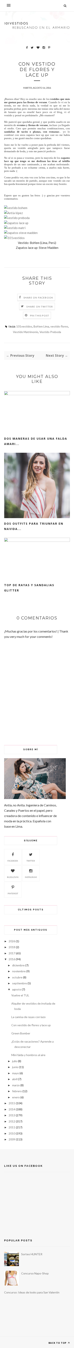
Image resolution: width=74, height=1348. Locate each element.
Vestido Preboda (50, 332)
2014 (12, 1109)
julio (14, 1061)
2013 (12, 1115)
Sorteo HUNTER (31, 1254)
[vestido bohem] (15, 208)
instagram (31, 877)
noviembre (19, 971)
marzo (16, 1085)
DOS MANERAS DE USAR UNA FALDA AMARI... (35, 441)
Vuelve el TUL (20, 995)
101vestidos (24, 326)
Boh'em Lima (41, 326)
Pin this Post (39, 315)
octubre (17, 977)
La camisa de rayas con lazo (28, 1017)
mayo (15, 1073)
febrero (17, 1091)
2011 (12, 1127)
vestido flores (59, 326)
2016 (12, 959)
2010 (12, 1133)
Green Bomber (20, 1033)
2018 (12, 947)
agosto (16, 989)
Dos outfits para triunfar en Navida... (33, 526)
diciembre (18, 965)
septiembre (19, 983)
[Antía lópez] (13, 213)
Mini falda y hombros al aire (28, 1055)
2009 (12, 1139)
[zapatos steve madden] (21, 233)
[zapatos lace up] (16, 223)
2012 (12, 1121)
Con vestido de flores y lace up (31, 1025)
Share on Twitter (39, 306)
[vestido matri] (14, 228)
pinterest (13, 893)
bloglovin (12, 877)
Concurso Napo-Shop (35, 1273)
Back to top (58, 1342)
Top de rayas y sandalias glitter (29, 587)
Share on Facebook (38, 297)
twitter (31, 861)
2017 (12, 953)
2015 (12, 1103)
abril (14, 1079)
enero (16, 1097)
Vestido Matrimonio (25, 332)
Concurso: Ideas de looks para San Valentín (31, 1292)
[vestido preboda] (17, 218)
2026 (12, 941)
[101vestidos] (14, 238)
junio (15, 1067)
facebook (12, 861)
